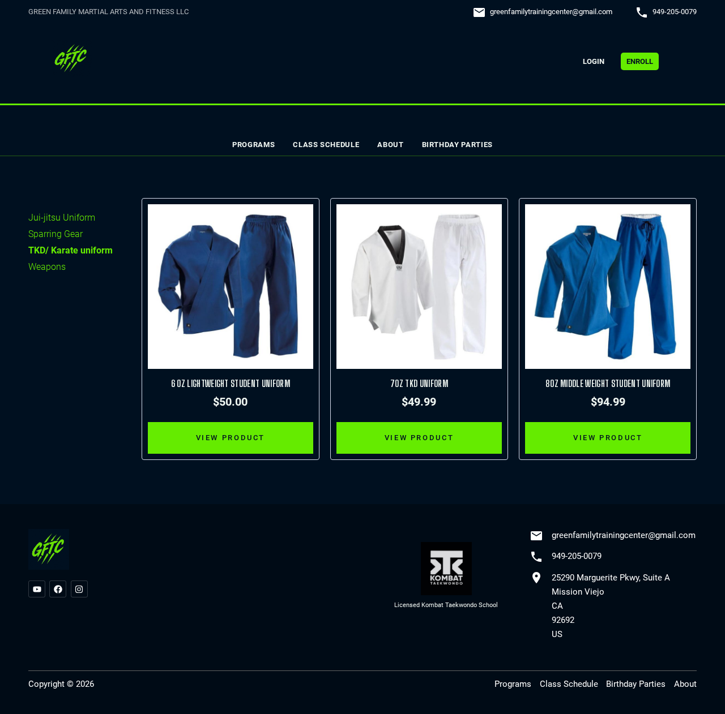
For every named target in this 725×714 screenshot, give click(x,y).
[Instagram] (79, 588)
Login (593, 61)
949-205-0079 (674, 11)
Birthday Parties (457, 144)
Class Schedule (326, 144)
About (390, 144)
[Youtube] (36, 588)
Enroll (639, 61)
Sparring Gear (55, 234)
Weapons (47, 266)
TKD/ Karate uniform (70, 250)
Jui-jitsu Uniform (61, 217)
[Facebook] (57, 588)
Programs (253, 144)
